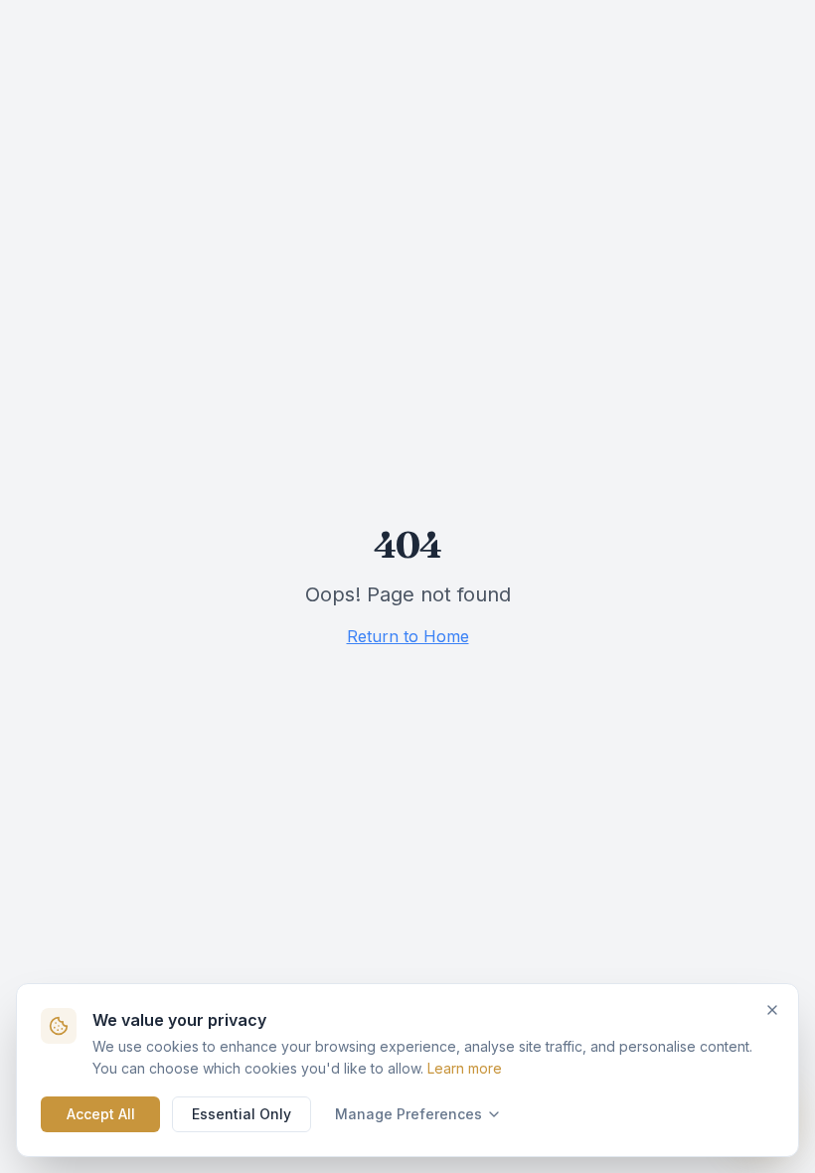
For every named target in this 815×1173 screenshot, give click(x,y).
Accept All (101, 1113)
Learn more (464, 1068)
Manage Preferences (408, 1113)
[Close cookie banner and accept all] (772, 1010)
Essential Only (241, 1113)
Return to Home (408, 636)
